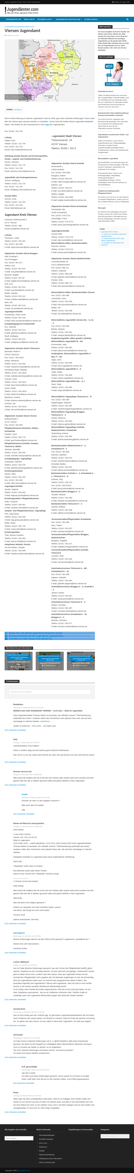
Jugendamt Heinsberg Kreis (49, 663)
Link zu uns (43, 1143)
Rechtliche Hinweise (46, 1139)
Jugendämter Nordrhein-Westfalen (19, 27)
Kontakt (41, 1151)
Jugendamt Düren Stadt (81, 663)
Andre (25, 794)
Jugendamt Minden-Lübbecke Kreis (18, 663)
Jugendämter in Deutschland (68, 19)
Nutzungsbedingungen (46, 1135)
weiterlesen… (46, 721)
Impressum (43, 1147)
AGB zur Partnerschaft (47, 1162)
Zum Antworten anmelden (15, 730)
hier (6, 121)
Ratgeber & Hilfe (44, 19)
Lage (47, 125)
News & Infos (29, 19)
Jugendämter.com (13, 19)
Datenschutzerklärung (46, 1155)
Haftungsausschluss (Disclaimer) (50, 1158)
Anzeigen (17, 109)
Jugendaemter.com (23, 1170)
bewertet (89, 121)
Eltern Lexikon (90, 19)
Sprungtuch (19, 933)
